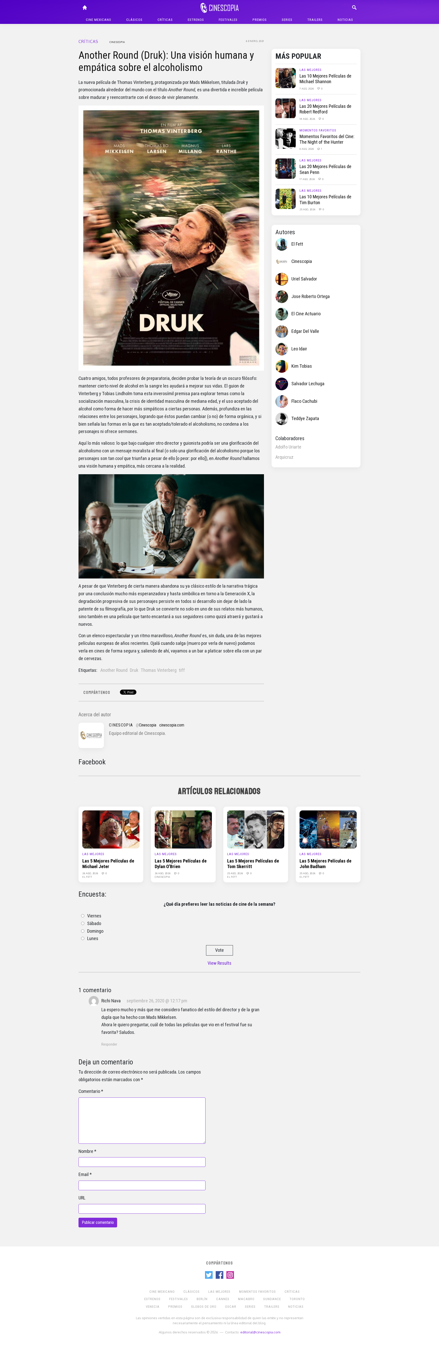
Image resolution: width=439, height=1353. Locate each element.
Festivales (228, 20)
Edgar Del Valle (305, 331)
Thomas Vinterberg (159, 670)
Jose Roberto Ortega (310, 296)
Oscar (230, 1307)
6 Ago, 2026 (307, 148)
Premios (260, 20)
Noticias (345, 20)
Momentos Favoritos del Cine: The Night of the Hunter (327, 139)
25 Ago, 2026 (308, 209)
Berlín (202, 1299)
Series (287, 20)
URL (82, 1198)
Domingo (95, 931)
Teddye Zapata (305, 418)
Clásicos (134, 20)
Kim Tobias (301, 366)
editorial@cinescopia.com (260, 1332)
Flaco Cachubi (304, 401)
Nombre (86, 1151)
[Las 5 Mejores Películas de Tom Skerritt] (255, 829)
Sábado (94, 923)
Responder (109, 1044)
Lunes (92, 938)
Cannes (222, 1299)
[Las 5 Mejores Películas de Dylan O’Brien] (183, 829)
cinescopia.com (171, 725)
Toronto (297, 1299)
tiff (182, 670)
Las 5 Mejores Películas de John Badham (325, 863)
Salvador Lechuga (307, 383)
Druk (134, 670)
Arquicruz (284, 457)
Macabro (246, 1299)
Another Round (114, 670)
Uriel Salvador (304, 279)
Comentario (89, 1091)
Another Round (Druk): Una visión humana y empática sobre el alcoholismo (166, 61)
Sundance (272, 1299)
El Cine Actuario (306, 314)
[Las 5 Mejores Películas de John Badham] (328, 829)
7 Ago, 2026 (307, 88)
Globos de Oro (203, 1307)
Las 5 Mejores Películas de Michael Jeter (108, 863)
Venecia (153, 1307)
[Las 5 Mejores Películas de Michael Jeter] (110, 829)
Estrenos (196, 20)
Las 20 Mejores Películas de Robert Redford (325, 109)
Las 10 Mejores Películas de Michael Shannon (325, 78)
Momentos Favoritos (318, 130)
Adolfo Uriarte (288, 447)
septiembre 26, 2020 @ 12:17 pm (157, 1001)
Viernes (94, 916)
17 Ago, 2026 (308, 179)
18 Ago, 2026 (308, 118)
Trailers (315, 20)
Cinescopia (117, 41)
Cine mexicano (98, 20)
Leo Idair (299, 349)
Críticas (165, 20)
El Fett (297, 244)
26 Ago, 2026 (90, 873)
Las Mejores (311, 70)
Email (84, 1174)
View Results (219, 963)
